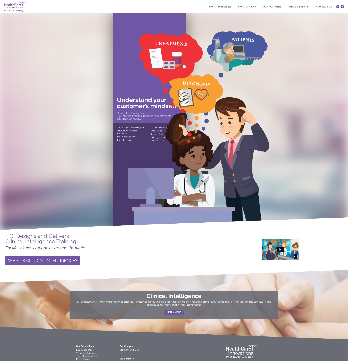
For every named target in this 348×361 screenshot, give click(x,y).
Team (122, 353)
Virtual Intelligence (85, 353)
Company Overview (129, 350)
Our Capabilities (220, 6)
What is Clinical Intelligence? (42, 260)
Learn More (174, 312)
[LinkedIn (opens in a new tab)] (337, 6)
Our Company (247, 6)
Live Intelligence (84, 350)
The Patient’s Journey (86, 356)
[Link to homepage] (242, 357)
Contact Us (324, 6)
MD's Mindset (83, 359)
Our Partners (272, 6)
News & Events (299, 6)
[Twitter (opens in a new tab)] (342, 6)
